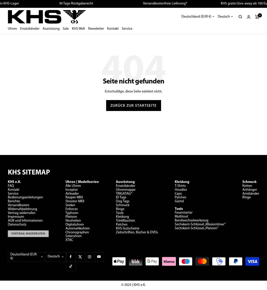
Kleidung (122, 217)
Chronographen (77, 232)
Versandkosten (18, 205)
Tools (120, 213)
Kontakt (113, 29)
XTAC (69, 240)
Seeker (70, 205)
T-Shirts (180, 186)
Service (127, 29)
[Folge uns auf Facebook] (70, 256)
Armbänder (250, 194)
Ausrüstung (51, 29)
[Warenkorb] (257, 17)
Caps (178, 194)
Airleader (72, 194)
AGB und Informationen (25, 221)
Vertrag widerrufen (21, 213)
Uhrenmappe (125, 190)
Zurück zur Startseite (133, 105)
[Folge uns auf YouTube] (99, 256)
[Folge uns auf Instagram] (89, 256)
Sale (66, 29)
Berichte (14, 201)
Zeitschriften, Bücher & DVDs (137, 232)
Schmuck (122, 205)
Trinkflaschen (125, 221)
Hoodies (181, 190)
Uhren (12, 29)
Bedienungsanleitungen (25, 197)
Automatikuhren (77, 228)
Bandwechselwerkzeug (191, 220)
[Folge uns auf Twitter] (80, 256)
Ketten (247, 186)
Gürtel (179, 201)
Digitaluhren (74, 224)
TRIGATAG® (124, 194)
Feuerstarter (184, 213)
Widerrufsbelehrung (22, 209)
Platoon (71, 217)
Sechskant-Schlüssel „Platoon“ (196, 228)
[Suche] (240, 17)
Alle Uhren (73, 186)
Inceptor (71, 190)
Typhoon (71, 213)
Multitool (181, 216)
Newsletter (96, 29)
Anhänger (249, 190)
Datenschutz (17, 224)
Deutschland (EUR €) (196, 17)
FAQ (11, 186)
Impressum (16, 217)
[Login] (248, 17)
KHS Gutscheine (127, 228)
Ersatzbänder (29, 29)
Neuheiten (73, 221)
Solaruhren (73, 236)
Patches (121, 224)
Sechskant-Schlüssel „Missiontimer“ (200, 224)
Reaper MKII (74, 197)
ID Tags (121, 197)
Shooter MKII (74, 201)
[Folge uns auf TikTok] (70, 266)
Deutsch (224, 17)
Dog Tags (122, 201)
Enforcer (71, 209)
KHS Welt (78, 29)
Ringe (120, 209)
